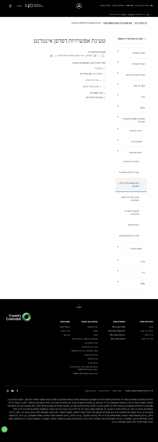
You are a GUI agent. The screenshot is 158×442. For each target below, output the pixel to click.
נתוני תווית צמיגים (91, 354)
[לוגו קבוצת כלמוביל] (18, 320)
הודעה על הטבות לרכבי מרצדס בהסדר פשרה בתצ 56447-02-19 (84, 368)
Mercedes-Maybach (117, 330)
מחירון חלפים (93, 358)
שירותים (123, 14)
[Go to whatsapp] (4, 429)
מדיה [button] (143, 261)
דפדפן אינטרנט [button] (135, 152)
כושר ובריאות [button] (139, 86)
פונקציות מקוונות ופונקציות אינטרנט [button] (134, 120)
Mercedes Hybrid (118, 338)
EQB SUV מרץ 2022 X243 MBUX (117, 23)
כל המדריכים (141, 23)
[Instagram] (7, 390)
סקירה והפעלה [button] (139, 53)
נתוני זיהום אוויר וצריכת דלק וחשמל (84, 350)
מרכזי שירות (65, 330)
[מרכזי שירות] (10, 6)
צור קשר (67, 335)
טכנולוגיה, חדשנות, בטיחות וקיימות (85, 338)
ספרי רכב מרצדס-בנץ (90, 346)
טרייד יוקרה (149, 335)
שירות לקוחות (93, 327)
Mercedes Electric (117, 335)
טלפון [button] (142, 107)
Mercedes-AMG (118, 327)
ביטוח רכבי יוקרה (146, 330)
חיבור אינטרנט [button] (136, 130)
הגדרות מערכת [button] (138, 64)
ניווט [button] (143, 97)
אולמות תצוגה (65, 327)
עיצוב (96, 335)
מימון (151, 327)
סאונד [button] (142, 283)
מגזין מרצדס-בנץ (91, 343)
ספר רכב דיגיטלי (147, 338)
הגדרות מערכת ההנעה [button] (135, 75)
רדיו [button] (143, 272)
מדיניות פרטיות (104, 390)
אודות (96, 330)
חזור (148, 14)
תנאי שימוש (117, 390)
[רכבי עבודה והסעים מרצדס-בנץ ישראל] (79, 5)
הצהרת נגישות (90, 390)
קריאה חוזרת (93, 362)
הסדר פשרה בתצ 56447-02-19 (85, 373)
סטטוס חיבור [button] (136, 141)
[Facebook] (17, 390)
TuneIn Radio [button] (136, 248)
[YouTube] (12, 390)
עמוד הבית (131, 14)
